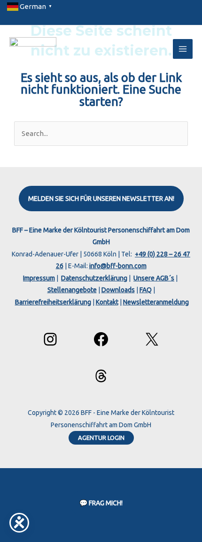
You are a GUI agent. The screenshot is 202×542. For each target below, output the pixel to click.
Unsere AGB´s (153, 278)
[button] (101, 438)
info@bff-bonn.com (118, 266)
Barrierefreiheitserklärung (53, 302)
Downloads (118, 290)
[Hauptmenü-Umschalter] (183, 49)
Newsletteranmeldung (156, 302)
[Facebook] (101, 339)
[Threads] (101, 376)
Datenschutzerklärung (94, 278)
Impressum (39, 278)
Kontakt (107, 302)
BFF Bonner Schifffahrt (92, 44)
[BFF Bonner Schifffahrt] (32, 49)
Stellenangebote (72, 290)
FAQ (146, 290)
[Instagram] (50, 339)
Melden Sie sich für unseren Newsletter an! (101, 198)
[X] (151, 339)
